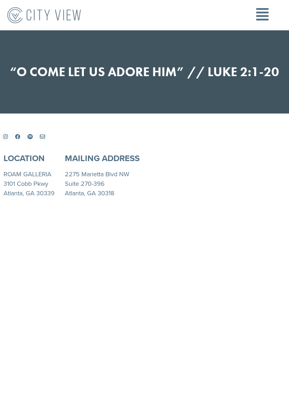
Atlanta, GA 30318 (89, 193)
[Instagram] (5, 136)
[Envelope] (42, 136)
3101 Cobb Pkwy (26, 183)
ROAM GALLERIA (27, 174)
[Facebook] (17, 136)
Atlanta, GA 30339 (29, 193)
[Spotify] (30, 136)
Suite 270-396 (85, 183)
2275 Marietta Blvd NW (97, 174)
